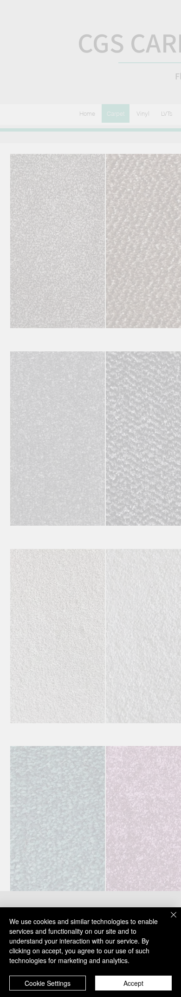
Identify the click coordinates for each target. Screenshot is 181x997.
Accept (133, 983)
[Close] (168, 920)
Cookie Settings (48, 983)
